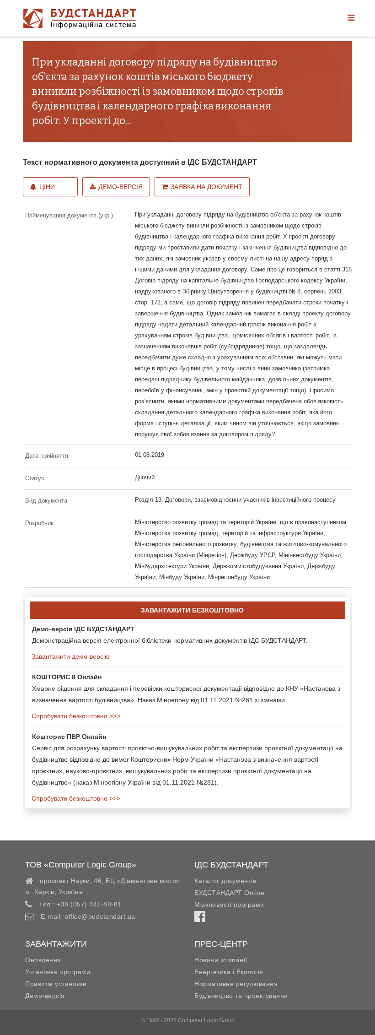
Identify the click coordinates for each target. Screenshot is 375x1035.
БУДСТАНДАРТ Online (229, 892)
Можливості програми (229, 904)
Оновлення (43, 960)
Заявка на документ (206, 186)
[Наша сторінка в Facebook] (199, 918)
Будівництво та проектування (241, 995)
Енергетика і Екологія (228, 971)
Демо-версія (120, 186)
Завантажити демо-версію (70, 656)
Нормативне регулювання (236, 983)
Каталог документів (225, 880)
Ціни (47, 186)
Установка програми (57, 971)
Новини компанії (220, 960)
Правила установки (56, 983)
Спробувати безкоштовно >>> (75, 716)
